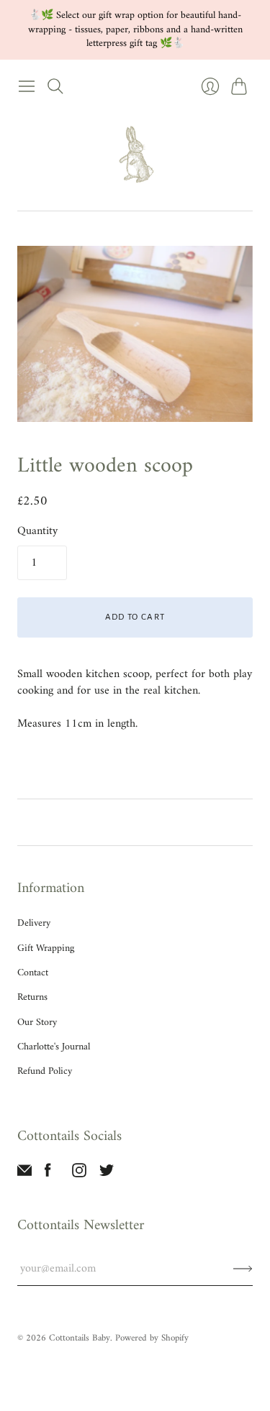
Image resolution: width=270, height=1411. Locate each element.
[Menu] (27, 86)
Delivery (33, 923)
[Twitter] (106, 1174)
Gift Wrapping (45, 948)
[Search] (55, 86)
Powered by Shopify (152, 1338)
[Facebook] (48, 1174)
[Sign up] (243, 1268)
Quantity (37, 531)
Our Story (37, 1022)
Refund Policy (44, 1071)
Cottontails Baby (79, 1338)
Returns (32, 997)
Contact (32, 973)
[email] (24, 1174)
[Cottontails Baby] (135, 155)
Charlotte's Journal (53, 1047)
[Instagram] (79, 1174)
